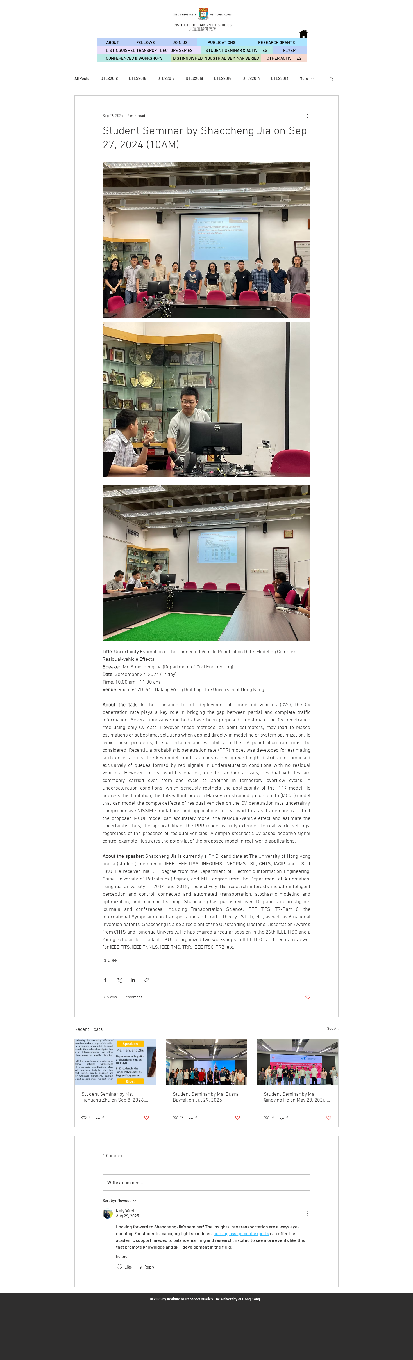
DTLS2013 (279, 78)
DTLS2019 (137, 78)
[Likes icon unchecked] (119, 1266)
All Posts (81, 78)
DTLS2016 (194, 78)
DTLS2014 (251, 78)
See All (333, 1028)
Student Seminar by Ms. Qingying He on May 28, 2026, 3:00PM (295, 1097)
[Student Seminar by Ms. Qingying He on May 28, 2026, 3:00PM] (297, 1062)
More (303, 78)
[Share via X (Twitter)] (119, 980)
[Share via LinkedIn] (132, 980)
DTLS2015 (222, 78)
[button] (331, 78)
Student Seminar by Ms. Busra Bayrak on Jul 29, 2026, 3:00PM (206, 1097)
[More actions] (307, 116)
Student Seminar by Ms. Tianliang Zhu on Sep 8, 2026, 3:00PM (113, 1097)
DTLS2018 (109, 78)
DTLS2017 (165, 78)
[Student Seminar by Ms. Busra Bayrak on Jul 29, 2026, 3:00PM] (206, 1062)
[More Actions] (307, 1213)
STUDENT (112, 960)
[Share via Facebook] (105, 980)
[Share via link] (146, 980)
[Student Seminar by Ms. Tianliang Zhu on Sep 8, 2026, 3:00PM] (115, 1062)
